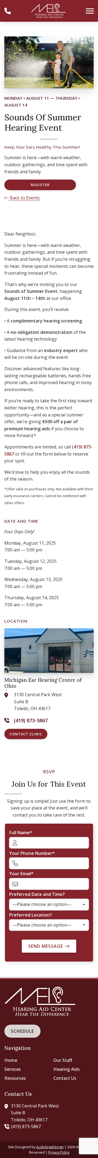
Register (40, 184)
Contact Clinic (26, 734)
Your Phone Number (30, 853)
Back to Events (24, 198)
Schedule (22, 1031)
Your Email (20, 874)
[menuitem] (24, 1060)
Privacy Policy (58, 1152)
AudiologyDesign (50, 1146)
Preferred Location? (30, 915)
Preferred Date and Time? (37, 894)
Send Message (45, 946)
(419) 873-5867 (26, 1126)
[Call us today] (7, 11)
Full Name (19, 833)
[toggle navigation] (90, 11)
